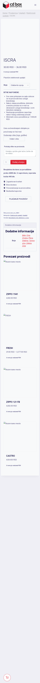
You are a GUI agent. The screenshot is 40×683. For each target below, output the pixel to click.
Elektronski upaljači (16, 215)
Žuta (24, 246)
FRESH (9, 348)
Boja (5, 85)
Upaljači (25, 215)
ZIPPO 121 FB (13, 402)
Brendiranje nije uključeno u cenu (19, 218)
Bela (24, 235)
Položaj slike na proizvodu (14, 147)
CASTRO (10, 456)
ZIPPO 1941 (12, 294)
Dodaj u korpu (18, 162)
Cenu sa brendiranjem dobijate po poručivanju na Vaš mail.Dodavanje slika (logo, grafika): (20, 115)
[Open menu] (35, 5)
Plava (30, 238)
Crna (28, 235)
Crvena (25, 238)
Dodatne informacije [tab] (13, 225)
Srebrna (25, 241)
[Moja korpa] (7, 677)
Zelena (28, 243)
